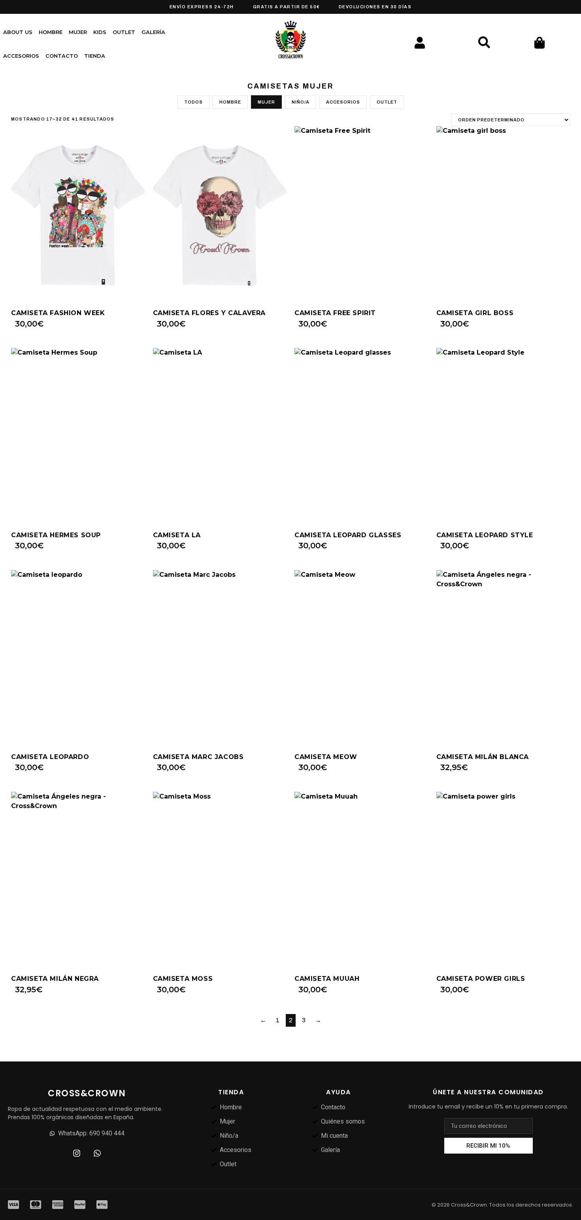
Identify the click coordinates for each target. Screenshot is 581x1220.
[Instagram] (77, 1153)
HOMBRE (230, 102)
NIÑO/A (300, 102)
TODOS (193, 102)
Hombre (50, 32)
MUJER (266, 102)
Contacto (61, 56)
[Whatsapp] (97, 1153)
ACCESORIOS (343, 102)
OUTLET (124, 32)
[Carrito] (539, 42)
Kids (99, 32)
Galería (153, 32)
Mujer (78, 32)
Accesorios (21, 56)
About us (17, 32)
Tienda (94, 56)
